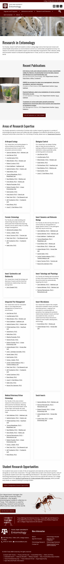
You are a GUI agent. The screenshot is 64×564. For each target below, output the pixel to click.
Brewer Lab (22, 161)
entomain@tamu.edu (21, 541)
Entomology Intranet (53, 536)
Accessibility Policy (36, 555)
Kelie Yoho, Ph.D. (11, 245)
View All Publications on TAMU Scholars (34, 115)
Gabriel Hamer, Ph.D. (13, 169)
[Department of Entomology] (12, 5)
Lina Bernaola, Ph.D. (12, 158)
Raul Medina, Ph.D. (12, 179)
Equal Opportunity (41, 559)
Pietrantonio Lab (42, 292)
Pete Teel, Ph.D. (11, 197)
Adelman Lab (54, 231)
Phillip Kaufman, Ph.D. (13, 327)
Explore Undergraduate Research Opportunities (16, 485)
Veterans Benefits (21, 557)
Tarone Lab (23, 235)
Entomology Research (38, 542)
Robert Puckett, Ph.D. (13, 187)
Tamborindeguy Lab (43, 258)
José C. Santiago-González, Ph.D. (16, 352)
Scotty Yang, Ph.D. (42, 418)
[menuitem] (11, 11)
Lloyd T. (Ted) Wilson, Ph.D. (14, 207)
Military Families (33, 557)
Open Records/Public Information (14, 561)
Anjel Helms (26, 78)
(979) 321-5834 (7, 541)
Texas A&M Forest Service (24, 520)
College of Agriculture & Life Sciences (53, 1)
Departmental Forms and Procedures (53, 545)
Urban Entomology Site (15, 188)
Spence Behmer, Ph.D (43, 233)
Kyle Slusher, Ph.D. (12, 192)
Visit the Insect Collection (7, 511)
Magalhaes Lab (11, 176)
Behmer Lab (24, 152)
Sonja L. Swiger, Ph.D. (13, 233)
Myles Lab (52, 246)
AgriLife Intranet (37, 538)
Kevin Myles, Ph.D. (42, 246)
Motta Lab (21, 182)
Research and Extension (44, 11)
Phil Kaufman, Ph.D (42, 165)
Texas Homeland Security (11, 559)
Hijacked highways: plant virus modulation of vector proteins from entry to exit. (41, 93)
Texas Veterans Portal (27, 559)
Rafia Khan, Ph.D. (11, 334)
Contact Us (35, 544)
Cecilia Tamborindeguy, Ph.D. (45, 256)
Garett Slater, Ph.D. (42, 254)
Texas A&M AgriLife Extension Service (28, 518)
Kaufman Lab (54, 165)
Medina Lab (22, 179)
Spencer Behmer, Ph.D (13, 152)
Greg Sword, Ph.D (12, 194)
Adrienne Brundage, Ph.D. (14, 230)
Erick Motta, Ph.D (12, 182)
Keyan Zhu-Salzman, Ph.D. (45, 264)
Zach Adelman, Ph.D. (43, 231)
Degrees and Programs (10, 11)
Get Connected (8, 15)
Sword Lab (21, 194)
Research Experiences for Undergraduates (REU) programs (33, 478)
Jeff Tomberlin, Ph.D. (13, 200)
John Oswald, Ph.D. (12, 287)
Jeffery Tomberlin (35, 78)
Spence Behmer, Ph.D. (43, 287)
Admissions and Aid (27, 11)
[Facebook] (54, 6)
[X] (61, 6)
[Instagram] (57, 6)
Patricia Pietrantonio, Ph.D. (45, 290)
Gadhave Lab (20, 166)
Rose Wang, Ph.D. (12, 204)
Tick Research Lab (22, 197)
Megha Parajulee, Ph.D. (13, 184)
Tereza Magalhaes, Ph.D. (14, 174)
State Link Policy (48, 555)
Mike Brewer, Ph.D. (12, 161)
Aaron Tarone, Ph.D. (12, 235)
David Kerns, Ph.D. (12, 331)
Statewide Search (9, 557)
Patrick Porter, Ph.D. (12, 340)
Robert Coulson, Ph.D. (13, 163)
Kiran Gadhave (11, 166)
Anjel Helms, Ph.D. (12, 171)
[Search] (60, 11)
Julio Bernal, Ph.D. (12, 155)
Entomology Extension (53, 542)
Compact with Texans (9, 555)
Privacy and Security (23, 555)
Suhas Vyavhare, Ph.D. (13, 374)
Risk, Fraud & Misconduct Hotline (49, 557)
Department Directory (54, 134)
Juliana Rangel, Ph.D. (43, 249)
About (18, 15)
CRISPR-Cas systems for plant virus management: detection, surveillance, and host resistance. (41, 83)
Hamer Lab (23, 169)
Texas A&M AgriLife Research (49, 518)
